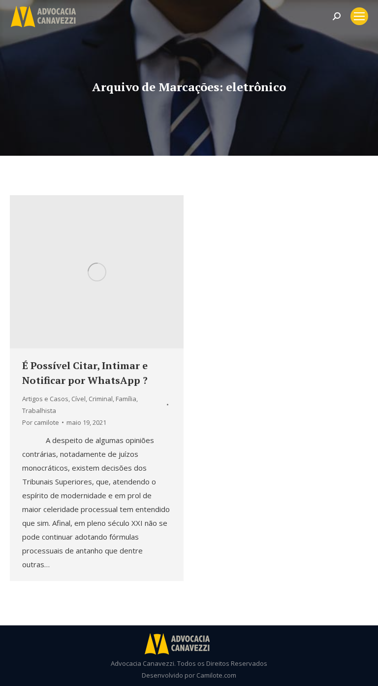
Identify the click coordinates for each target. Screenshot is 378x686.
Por (40, 422)
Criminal (101, 398)
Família (126, 398)
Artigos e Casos (45, 398)
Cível (78, 398)
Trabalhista (39, 410)
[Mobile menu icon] (359, 16)
